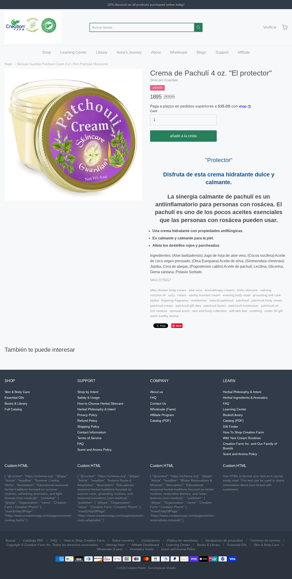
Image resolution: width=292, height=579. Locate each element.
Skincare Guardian (164, 80)
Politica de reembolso (182, 540)
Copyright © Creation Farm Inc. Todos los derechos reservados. (52, 545)
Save (179, 325)
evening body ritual (236, 295)
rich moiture (158, 311)
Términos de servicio (265, 540)
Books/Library (233, 415)
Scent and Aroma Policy (94, 449)
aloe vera (195, 290)
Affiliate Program (162, 415)
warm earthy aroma (164, 316)
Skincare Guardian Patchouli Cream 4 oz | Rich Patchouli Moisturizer (62, 64)
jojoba (154, 300)
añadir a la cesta (183, 136)
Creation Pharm (136, 568)
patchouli (242, 300)
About (156, 52)
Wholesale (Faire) (163, 409)
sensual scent (180, 311)
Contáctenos (150, 540)
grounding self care (267, 295)
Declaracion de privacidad (224, 540)
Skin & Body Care (17, 392)
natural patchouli (221, 300)
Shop (46, 52)
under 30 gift (273, 311)
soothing (256, 311)
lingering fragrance (174, 300)
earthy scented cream (204, 295)
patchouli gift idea (188, 305)
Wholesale (178, 52)
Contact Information (91, 432)
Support (222, 52)
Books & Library (16, 403)
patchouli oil (269, 305)
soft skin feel (238, 311)
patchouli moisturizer (243, 305)
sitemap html (115, 545)
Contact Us (158, 403)
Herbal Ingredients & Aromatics (245, 397)
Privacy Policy (87, 415)
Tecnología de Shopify (161, 568)
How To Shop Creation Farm (243, 432)
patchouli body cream (266, 300)
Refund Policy (87, 420)
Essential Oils (14, 397)
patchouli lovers (214, 305)
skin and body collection (209, 311)
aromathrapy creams (220, 290)
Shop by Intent (87, 392)
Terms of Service (89, 438)
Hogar (8, 64)
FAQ (80, 443)
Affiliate (244, 52)
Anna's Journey (129, 52)
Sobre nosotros (123, 540)
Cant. (154, 111)
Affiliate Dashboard (145, 545)
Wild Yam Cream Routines (242, 438)
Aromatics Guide (142, 549)
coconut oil (158, 295)
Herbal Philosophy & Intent (96, 409)
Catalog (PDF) (160, 420)
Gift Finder (230, 426)
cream (181, 295)
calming (265, 290)
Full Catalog (13, 409)
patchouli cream (161, 305)
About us (156, 392)
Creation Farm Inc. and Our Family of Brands (250, 446)
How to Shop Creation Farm (84, 540)
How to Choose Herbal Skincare (100, 403)
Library (101, 52)
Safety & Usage (88, 397)
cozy (171, 295)
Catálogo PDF (33, 540)
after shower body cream (168, 290)
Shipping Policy (88, 426)
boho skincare (247, 290)
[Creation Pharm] (33, 27)
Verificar (269, 27)
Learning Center (73, 52)
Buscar (11, 540)
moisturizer (199, 300)
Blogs (201, 52)
